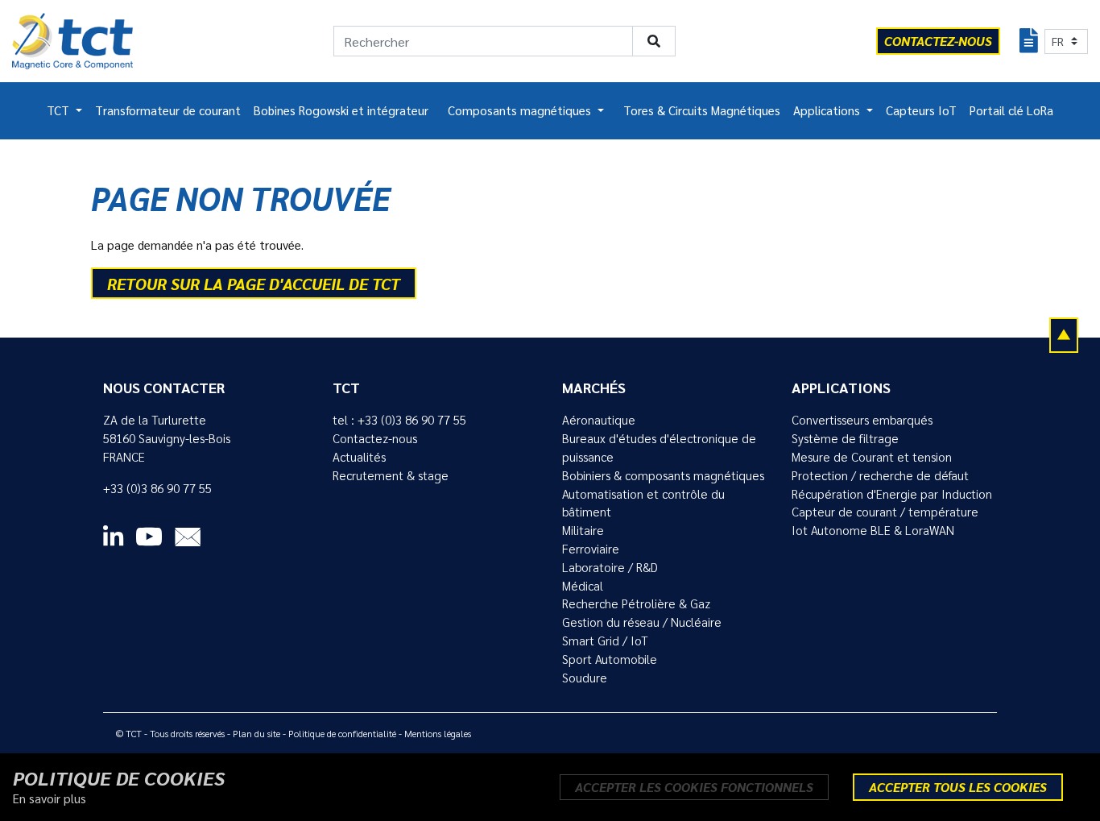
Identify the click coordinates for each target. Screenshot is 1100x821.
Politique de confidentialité (342, 733)
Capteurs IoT (921, 110)
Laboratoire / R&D (610, 567)
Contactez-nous (375, 438)
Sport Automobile (609, 659)
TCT (59, 110)
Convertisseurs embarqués (862, 420)
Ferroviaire (590, 549)
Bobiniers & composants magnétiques (663, 475)
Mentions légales (437, 733)
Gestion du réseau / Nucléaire (642, 622)
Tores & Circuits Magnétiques (701, 110)
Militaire (583, 530)
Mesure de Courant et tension (872, 457)
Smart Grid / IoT (605, 640)
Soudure (584, 678)
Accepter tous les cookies (958, 786)
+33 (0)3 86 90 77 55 (157, 488)
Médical (582, 586)
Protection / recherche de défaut (880, 475)
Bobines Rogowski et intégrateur (341, 110)
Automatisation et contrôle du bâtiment (643, 503)
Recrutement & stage (391, 475)
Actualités (359, 457)
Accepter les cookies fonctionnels (694, 786)
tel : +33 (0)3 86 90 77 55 (399, 420)
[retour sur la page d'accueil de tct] (72, 41)
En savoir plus (49, 798)
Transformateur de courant (168, 110)
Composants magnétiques (521, 110)
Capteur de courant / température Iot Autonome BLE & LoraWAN (885, 521)
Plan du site (256, 733)
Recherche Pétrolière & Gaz (636, 603)
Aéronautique (598, 420)
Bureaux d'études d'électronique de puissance (659, 447)
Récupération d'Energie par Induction (892, 494)
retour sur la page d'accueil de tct (253, 283)
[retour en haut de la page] (1063, 334)
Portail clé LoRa (1011, 110)
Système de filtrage (845, 438)
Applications (828, 110)
